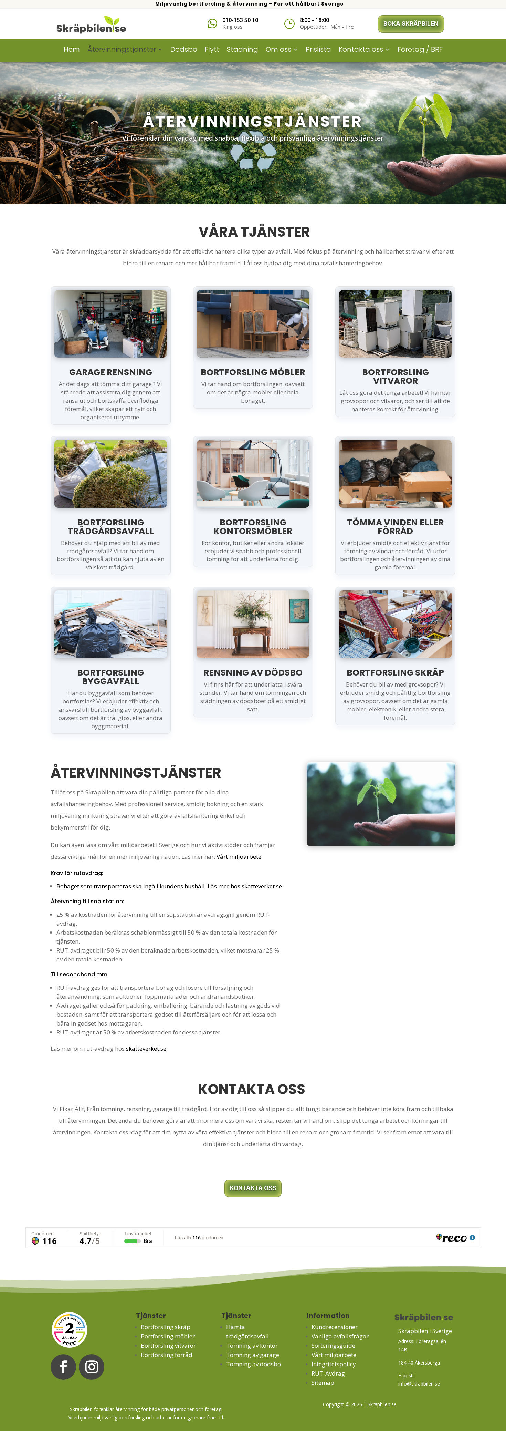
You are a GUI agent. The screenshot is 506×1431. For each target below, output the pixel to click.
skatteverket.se (262, 886)
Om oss (278, 50)
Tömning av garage (252, 1355)
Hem (72, 50)
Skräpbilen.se (381, 1404)
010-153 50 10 (240, 20)
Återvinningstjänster (121, 50)
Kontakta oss (361, 50)
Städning (242, 50)
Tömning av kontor (252, 1345)
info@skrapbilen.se (419, 1383)
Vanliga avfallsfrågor (340, 1336)
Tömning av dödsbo (253, 1364)
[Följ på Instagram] (91, 1367)
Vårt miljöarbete (239, 857)
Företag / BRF (420, 50)
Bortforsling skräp (165, 1327)
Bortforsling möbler (168, 1336)
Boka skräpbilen (411, 23)
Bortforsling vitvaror (168, 1345)
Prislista (318, 50)
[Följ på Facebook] (63, 1367)
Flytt (212, 50)
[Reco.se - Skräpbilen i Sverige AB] (69, 1330)
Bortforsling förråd (166, 1355)
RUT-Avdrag (328, 1373)
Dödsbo (183, 50)
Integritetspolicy (334, 1364)
